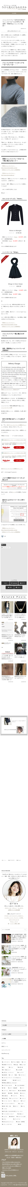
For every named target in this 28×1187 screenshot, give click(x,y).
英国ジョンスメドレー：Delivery (9, 389)
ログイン (4, 1043)
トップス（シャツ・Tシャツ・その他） (14, 917)
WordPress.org (5, 1053)
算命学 (13, 1157)
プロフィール (8, 908)
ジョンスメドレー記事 (6, 407)
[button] (18, 587)
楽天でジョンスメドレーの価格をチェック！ (12, 468)
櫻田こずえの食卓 (6, 1168)
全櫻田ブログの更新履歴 (14, 910)
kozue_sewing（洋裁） (11, 1175)
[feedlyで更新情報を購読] (15, 904)
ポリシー (14, 908)
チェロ (8, 1157)
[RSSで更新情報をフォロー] (17, 904)
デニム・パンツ (14, 921)
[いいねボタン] (2, 536)
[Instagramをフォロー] (10, 904)
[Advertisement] (14, 564)
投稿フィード (5, 1046)
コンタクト (20, 908)
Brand (4, 544)
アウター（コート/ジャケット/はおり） (14, 915)
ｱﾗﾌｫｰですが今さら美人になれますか (11, 1162)
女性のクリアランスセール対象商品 (11, 169)
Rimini (15, 237)
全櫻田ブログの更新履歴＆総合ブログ (14, 1155)
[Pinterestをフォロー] (13, 904)
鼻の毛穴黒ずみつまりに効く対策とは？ (12, 1164)
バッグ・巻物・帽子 (15, 923)
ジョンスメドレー (6, 547)
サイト (13, 492)
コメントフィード (6, 1050)
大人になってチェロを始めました (10, 1170)
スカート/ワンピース (14, 919)
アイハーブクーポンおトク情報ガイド (11, 1166)
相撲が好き (18, 1157)
